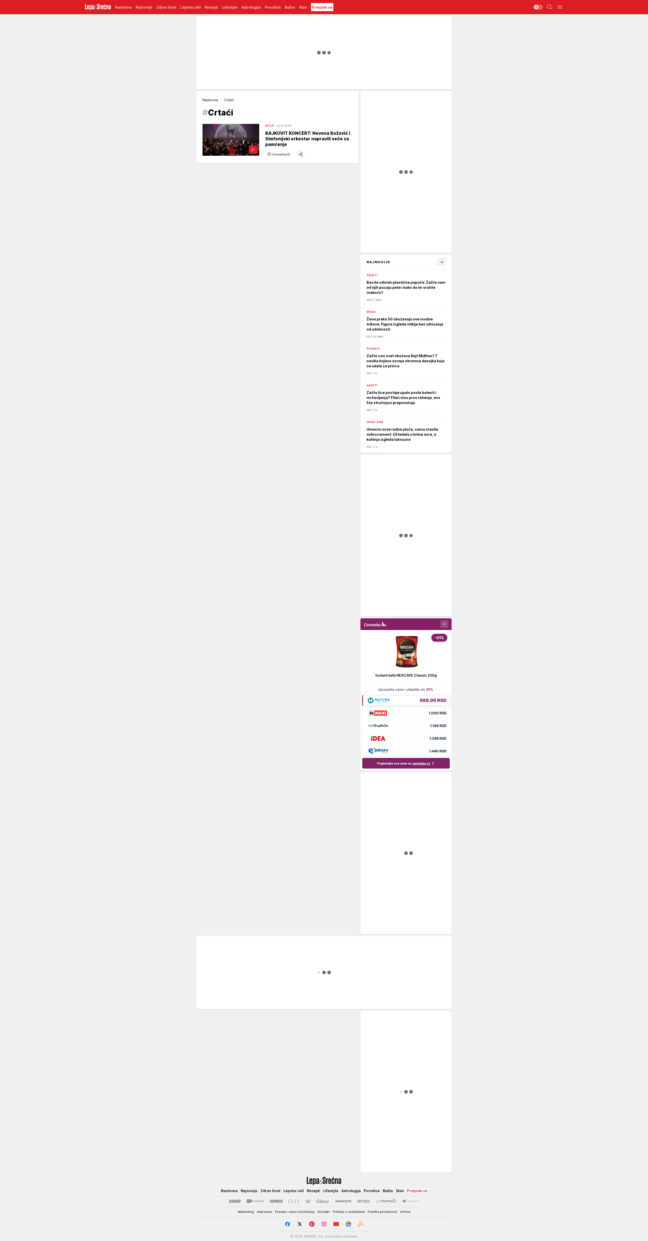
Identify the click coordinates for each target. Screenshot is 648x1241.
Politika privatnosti (382, 1212)
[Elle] (294, 1201)
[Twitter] (300, 1224)
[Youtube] (336, 1224)
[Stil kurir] (307, 1201)
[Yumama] (386, 1201)
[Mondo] (255, 1201)
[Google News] (348, 1224)
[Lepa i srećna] (98, 7)
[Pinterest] (312, 1224)
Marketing (246, 1212)
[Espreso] (276, 1201)
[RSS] (360, 1224)
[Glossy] (322, 1201)
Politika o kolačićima (349, 1212)
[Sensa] (363, 1201)
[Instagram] (324, 1224)
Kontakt (324, 1212)
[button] (278, 154)
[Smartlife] (343, 1201)
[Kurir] (235, 1201)
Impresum (264, 1212)
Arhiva (405, 1212)
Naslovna (210, 100)
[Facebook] (287, 1224)
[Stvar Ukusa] (410, 1201)
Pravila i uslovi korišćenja (295, 1212)
